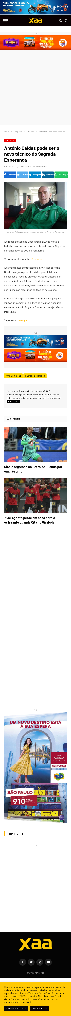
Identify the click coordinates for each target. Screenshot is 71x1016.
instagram (23, 320)
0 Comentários (40, 167)
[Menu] (5, 20)
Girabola (9, 140)
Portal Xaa (39, 972)
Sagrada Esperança (35, 375)
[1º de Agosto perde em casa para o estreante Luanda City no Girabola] (35, 495)
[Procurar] (60, 20)
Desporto (36, 259)
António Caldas (13, 375)
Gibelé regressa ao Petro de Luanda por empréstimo (33, 469)
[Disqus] (35, 573)
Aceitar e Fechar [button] (39, 1008)
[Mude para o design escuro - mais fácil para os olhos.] (66, 20)
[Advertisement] (35, 87)
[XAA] (35, 20)
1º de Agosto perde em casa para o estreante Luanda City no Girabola (29, 520)
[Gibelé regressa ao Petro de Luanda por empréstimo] (35, 444)
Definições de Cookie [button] (16, 1008)
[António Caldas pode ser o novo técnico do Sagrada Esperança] (35, 205)
